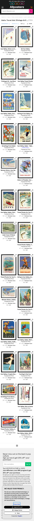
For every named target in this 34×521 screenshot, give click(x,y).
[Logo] (17, 7)
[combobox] (15, 11)
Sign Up (28, 464)
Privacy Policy (17, 504)
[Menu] (2, 7)
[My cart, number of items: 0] (31, 7)
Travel (8, 17)
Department (5, 23)
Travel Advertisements (17, 17)
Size (22, 23)
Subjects (3, 17)
